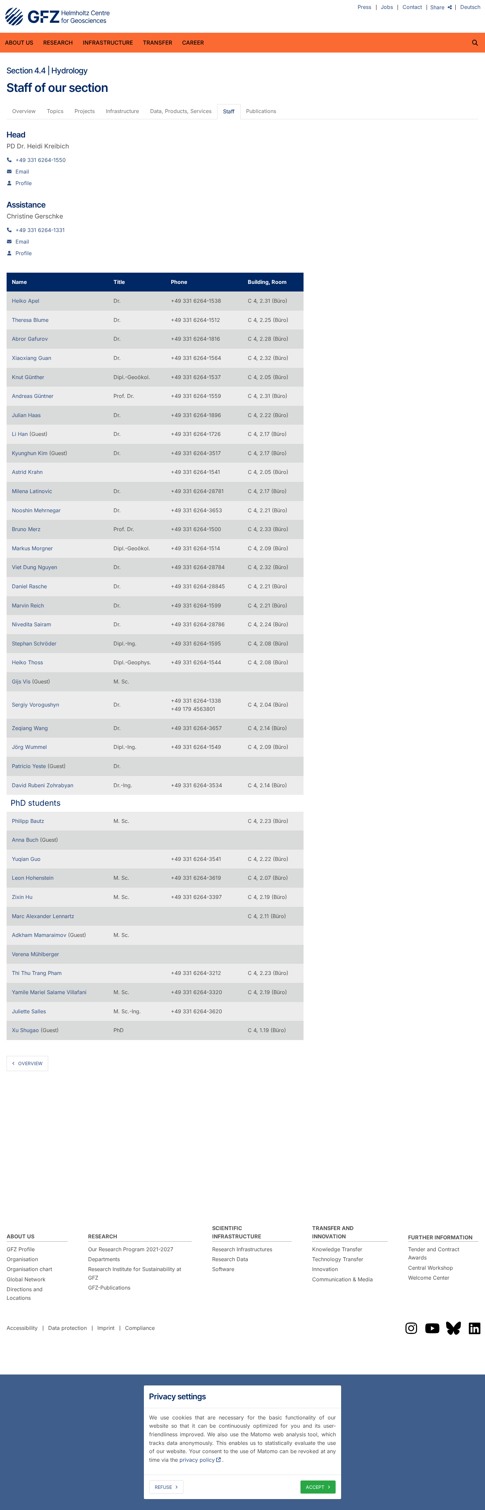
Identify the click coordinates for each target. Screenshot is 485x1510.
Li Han (20, 434)
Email (22, 171)
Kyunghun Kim (30, 453)
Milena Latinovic (32, 491)
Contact (412, 7)
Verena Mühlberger (35, 954)
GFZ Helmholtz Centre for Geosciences (57, 16)
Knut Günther (28, 377)
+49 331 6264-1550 (41, 160)
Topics (55, 111)
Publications (261, 111)
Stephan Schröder (34, 643)
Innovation (325, 1269)
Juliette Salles (29, 1011)
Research (58, 42)
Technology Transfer (337, 1259)
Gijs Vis (22, 681)
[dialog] (242, 1442)
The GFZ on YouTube (432, 1328)
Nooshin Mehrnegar (36, 510)
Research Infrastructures (242, 1249)
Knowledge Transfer (337, 1249)
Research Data (230, 1259)
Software (223, 1269)
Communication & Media (342, 1279)
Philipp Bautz (28, 821)
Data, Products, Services (180, 111)
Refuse (163, 1487)
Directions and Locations (25, 1293)
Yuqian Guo (26, 859)
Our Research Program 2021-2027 (130, 1249)
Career (193, 42)
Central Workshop (430, 1267)
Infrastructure (108, 42)
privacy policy (197, 1459)
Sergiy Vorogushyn (35, 704)
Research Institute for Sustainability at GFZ (134, 1273)
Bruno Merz (26, 529)
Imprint (105, 1328)
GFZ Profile (21, 1249)
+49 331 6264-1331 (40, 230)
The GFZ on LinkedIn (474, 1328)
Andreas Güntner (32, 396)
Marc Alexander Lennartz (43, 916)
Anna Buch (26, 839)
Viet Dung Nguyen (34, 567)
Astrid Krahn (27, 472)
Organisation (22, 1259)
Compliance (140, 1328)
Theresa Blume (30, 320)
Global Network (26, 1279)
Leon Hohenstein (32, 877)
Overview (24, 111)
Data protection (67, 1328)
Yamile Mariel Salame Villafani (49, 992)
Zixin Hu (22, 897)
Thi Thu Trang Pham (37, 973)
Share (437, 7)
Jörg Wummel (29, 747)
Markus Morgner (32, 548)
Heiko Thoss (27, 662)
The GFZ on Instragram (411, 1328)
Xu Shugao (26, 1030)
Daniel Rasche (29, 586)
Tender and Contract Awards (433, 1253)
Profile (24, 183)
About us (19, 42)
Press (364, 7)
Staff (229, 111)
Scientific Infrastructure (236, 1232)
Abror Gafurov (30, 338)
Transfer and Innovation (333, 1232)
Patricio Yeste (30, 766)
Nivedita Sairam (31, 624)
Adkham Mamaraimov (40, 935)
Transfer (157, 42)
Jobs (387, 7)
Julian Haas (26, 415)
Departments (104, 1259)
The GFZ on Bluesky (453, 1328)
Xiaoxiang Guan (31, 358)
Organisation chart (29, 1269)
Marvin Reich (28, 605)
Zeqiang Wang (30, 728)
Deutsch (470, 7)
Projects (85, 111)
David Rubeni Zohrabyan (42, 785)
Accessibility (22, 1328)
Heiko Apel (25, 300)
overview (30, 1063)
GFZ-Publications (109, 1287)
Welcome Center (428, 1277)
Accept (315, 1487)
